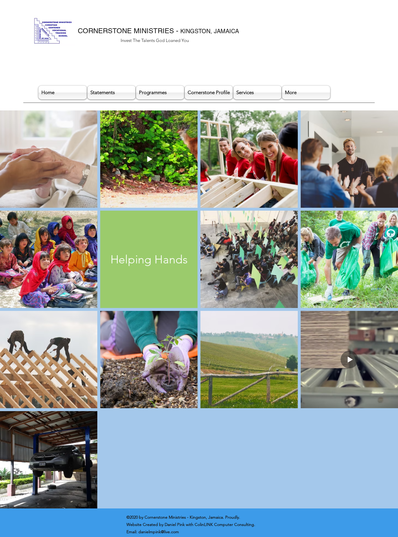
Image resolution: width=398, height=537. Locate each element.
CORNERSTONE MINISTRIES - (129, 31)
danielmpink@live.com (158, 531)
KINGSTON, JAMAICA (209, 31)
